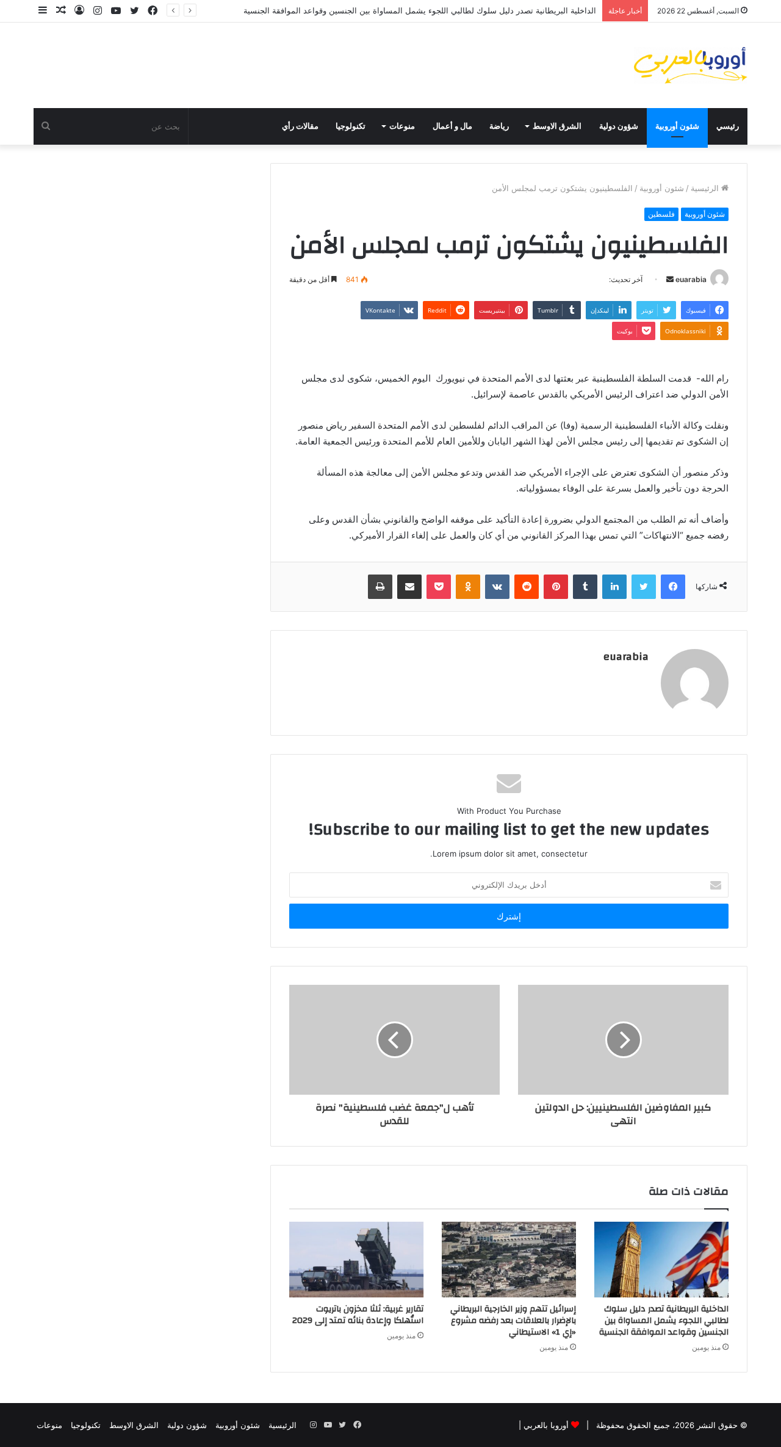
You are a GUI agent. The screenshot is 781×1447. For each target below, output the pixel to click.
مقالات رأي (300, 126)
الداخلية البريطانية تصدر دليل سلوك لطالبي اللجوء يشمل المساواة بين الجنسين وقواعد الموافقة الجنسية (419, 10)
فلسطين (661, 214)
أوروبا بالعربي (546, 1425)
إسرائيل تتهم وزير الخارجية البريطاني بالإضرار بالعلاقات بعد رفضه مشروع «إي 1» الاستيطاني (513, 1320)
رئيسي (727, 126)
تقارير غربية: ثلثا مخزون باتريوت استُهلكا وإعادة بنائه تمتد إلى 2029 (357, 1315)
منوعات (402, 126)
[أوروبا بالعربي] (690, 65)
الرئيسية (706, 188)
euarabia (691, 279)
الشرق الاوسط (557, 126)
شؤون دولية (618, 126)
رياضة (499, 126)
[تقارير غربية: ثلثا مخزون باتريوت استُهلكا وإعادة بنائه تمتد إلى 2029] (356, 1259)
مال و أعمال (452, 126)
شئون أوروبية (677, 126)
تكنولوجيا (350, 126)
